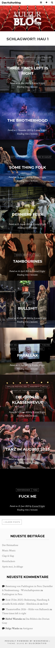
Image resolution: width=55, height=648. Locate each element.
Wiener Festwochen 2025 (39, 114)
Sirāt (45, 604)
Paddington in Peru (12, 594)
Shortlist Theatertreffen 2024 (27, 391)
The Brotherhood (27, 120)
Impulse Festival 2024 (17, 387)
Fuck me (27, 496)
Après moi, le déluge (12, 566)
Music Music (9, 550)
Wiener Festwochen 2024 (31, 349)
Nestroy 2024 (11, 345)
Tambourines (27, 261)
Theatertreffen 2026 (31, 58)
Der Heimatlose (10, 545)
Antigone (28, 628)
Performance (11, 58)
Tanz (32, 204)
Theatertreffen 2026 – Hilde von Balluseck (27, 609)
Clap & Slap (8, 556)
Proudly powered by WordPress (27, 641)
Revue (45, 387)
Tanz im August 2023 (27, 449)
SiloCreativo (38, 643)
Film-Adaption (11, 157)
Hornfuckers (8, 561)
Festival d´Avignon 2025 (15, 204)
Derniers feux (27, 214)
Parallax (27, 355)
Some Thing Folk (27, 167)
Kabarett (35, 387)
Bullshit (27, 308)
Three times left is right (14, 613)
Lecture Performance (14, 114)
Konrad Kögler (38, 83)
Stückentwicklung (30, 345)
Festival (24, 443)
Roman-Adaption (24, 255)
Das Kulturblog (11, 2)
